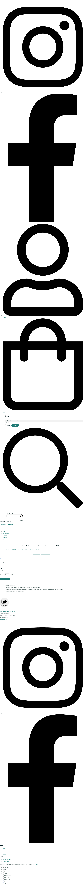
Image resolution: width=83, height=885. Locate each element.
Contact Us (5, 537)
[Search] (21, 515)
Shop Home (8, 549)
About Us (5, 535)
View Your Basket (36, 554)
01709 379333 (3, 619)
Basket (8, 425)
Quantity (2, 574)
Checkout (15, 425)
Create (36, 864)
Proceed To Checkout (45, 554)
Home (4, 531)
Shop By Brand (6, 533)
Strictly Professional (16, 549)
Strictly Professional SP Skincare (28, 549)
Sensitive (38, 549)
